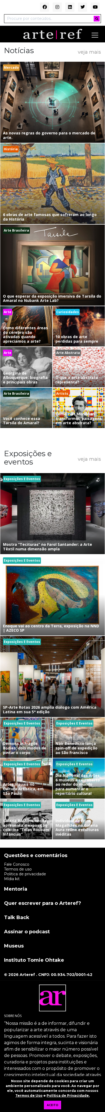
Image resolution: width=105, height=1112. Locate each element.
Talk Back (16, 917)
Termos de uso (18, 869)
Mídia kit (12, 878)
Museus (14, 946)
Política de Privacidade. (68, 1095)
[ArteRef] (52, 34)
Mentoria (15, 889)
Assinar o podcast (27, 932)
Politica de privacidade (25, 874)
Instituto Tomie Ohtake (34, 960)
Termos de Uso (29, 1095)
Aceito (52, 1105)
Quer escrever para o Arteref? (42, 903)
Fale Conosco (16, 864)
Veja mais (89, 52)
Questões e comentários (35, 855)
